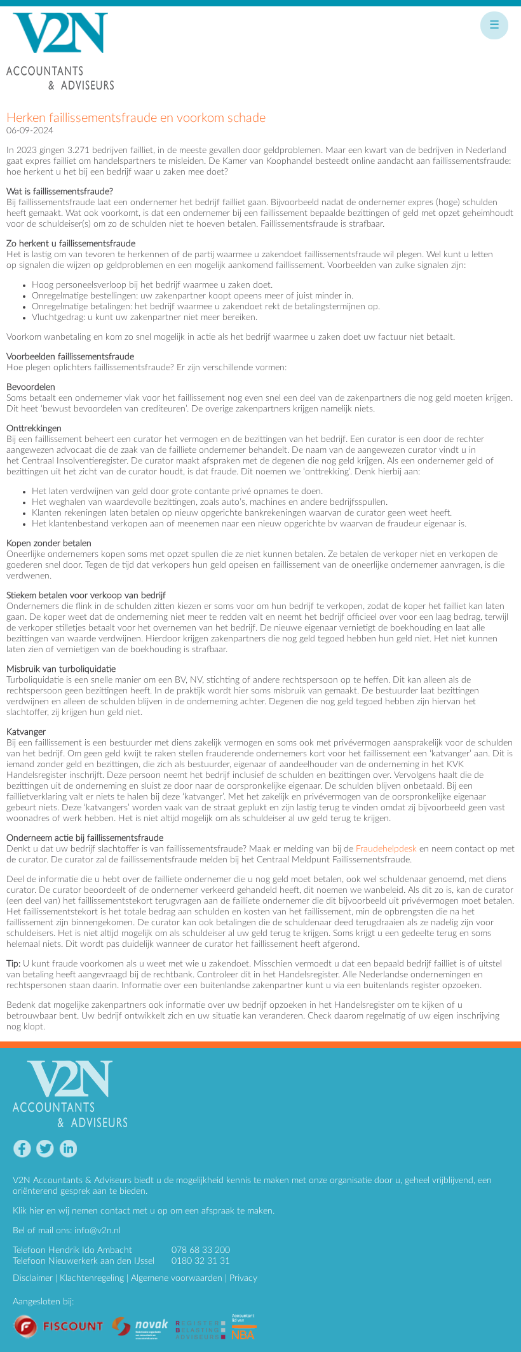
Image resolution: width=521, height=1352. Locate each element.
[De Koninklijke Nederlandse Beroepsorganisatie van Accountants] (247, 1319)
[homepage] (60, 56)
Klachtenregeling (92, 1278)
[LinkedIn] (67, 1149)
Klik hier (28, 1211)
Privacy (243, 1278)
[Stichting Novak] (143, 1319)
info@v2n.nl (97, 1230)
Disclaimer (33, 1278)
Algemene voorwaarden (176, 1278)
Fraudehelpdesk (386, 849)
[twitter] (45, 1149)
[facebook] (22, 1149)
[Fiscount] (62, 1319)
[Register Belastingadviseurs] (203, 1319)
